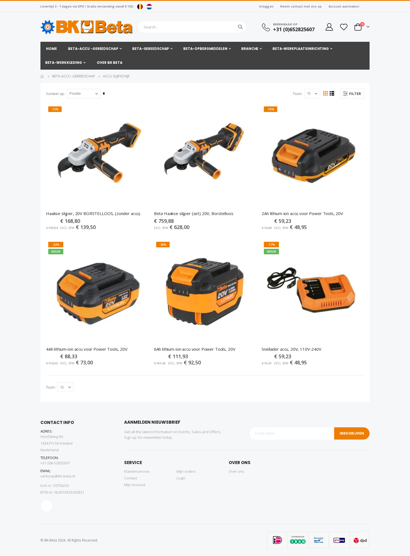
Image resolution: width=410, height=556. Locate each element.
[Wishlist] (344, 27)
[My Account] (328, 27)
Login (181, 478)
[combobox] (192, 27)
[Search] (240, 27)
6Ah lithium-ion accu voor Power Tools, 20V (194, 349)
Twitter (46, 505)
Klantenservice (136, 471)
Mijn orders (186, 471)
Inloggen (266, 6)
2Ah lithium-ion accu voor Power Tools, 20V (302, 213)
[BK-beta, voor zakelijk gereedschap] (86, 27)
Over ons (236, 471)
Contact (130, 478)
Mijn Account (134, 484)
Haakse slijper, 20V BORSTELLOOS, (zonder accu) (93, 213)
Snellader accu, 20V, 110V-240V (291, 349)
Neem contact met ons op (301, 6)
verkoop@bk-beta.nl (57, 476)
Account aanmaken (344, 6)
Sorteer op (55, 93)
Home (42, 76)
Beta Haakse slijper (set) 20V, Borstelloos (193, 213)
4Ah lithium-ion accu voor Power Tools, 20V (86, 349)
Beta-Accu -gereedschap (73, 76)
